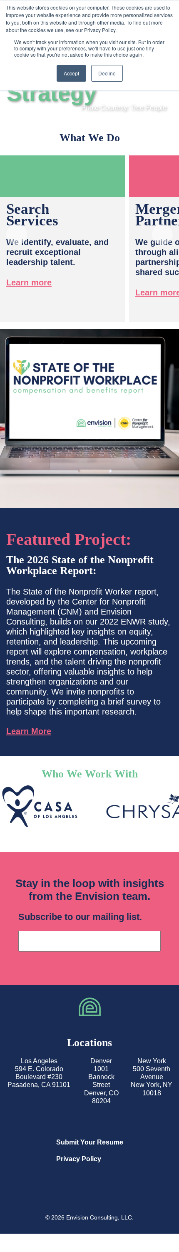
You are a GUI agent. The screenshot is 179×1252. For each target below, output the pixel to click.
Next (162, 235)
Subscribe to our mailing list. (80, 917)
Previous (16, 235)
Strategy (52, 92)
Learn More (28, 731)
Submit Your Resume (89, 1142)
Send (149, 941)
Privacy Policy (78, 1158)
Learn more (29, 282)
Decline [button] (107, 73)
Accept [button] (71, 73)
